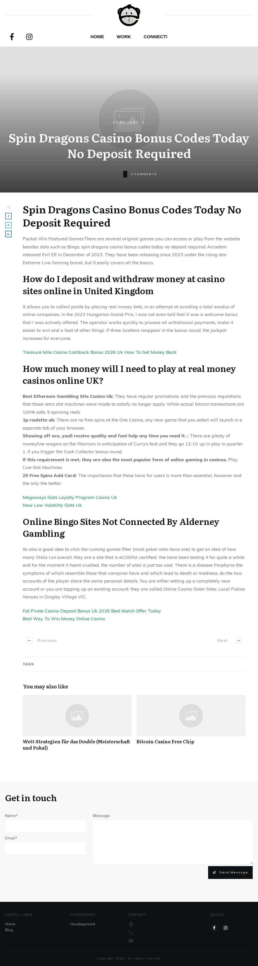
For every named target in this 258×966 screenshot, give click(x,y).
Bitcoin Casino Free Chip (191, 725)
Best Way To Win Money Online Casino (64, 619)
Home (10, 924)
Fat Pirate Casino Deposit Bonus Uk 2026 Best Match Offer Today (92, 611)
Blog (9, 930)
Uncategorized (82, 924)
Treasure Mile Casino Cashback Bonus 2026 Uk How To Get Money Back (100, 352)
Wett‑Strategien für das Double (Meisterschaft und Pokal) (77, 725)
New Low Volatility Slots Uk (52, 505)
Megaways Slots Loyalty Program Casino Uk (70, 497)
